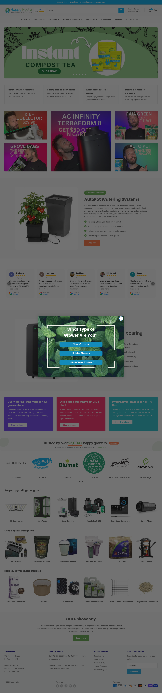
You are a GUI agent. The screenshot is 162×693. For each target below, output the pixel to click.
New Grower (81, 344)
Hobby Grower (81, 353)
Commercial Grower (81, 362)
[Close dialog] (121, 318)
